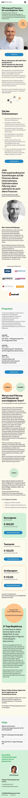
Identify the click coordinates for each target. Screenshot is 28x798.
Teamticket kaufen (13, 559)
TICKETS (14, 54)
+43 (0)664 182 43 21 (7, 784)
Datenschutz (5, 795)
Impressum (13, 795)
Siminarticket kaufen (13, 532)
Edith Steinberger (17, 706)
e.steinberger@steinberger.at (10, 786)
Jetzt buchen (14, 161)
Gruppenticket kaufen (13, 585)
